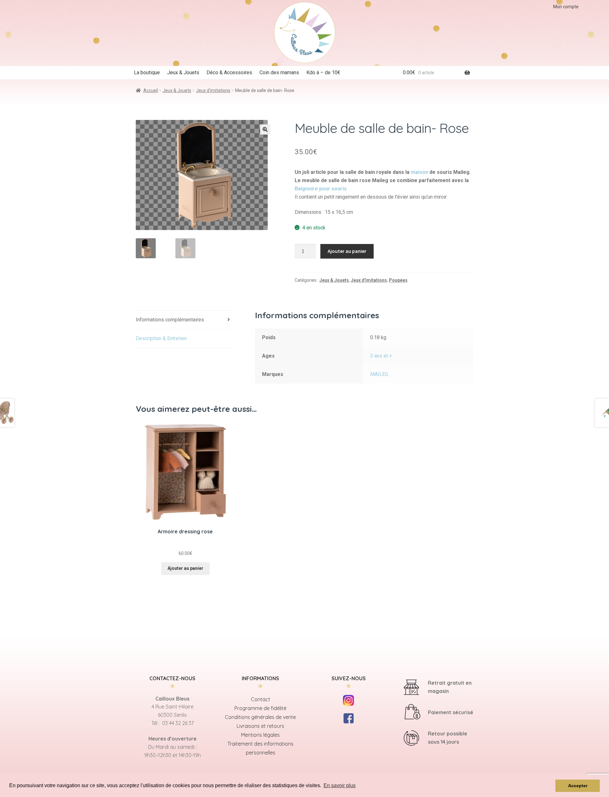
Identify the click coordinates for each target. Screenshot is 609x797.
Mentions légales (260, 735)
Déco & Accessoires (229, 72)
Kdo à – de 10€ (323, 72)
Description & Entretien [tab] (161, 338)
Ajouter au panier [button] (185, 568)
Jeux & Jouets (183, 72)
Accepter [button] (577, 785)
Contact (260, 699)
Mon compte (566, 6)
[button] (265, 129)
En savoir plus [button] (340, 785)
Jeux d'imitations (213, 90)
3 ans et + (381, 356)
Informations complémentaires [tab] (170, 320)
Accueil (150, 90)
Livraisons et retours (260, 726)
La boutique (147, 72)
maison (419, 172)
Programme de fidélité (260, 708)
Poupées (398, 280)
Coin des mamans (279, 72)
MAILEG (379, 374)
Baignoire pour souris (321, 189)
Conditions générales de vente (260, 717)
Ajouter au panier (347, 251)
